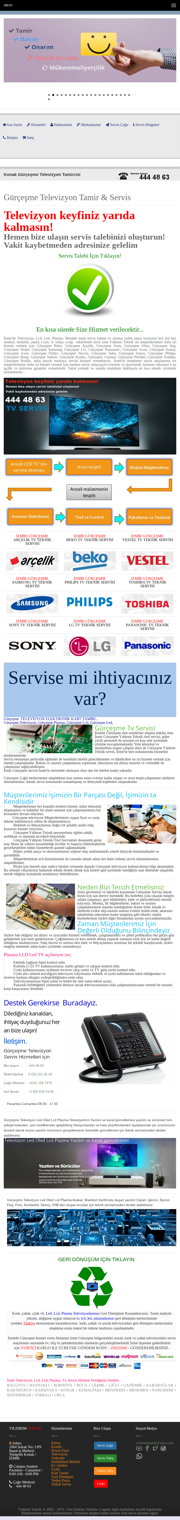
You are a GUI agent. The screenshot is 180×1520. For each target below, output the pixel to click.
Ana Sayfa (14, 125)
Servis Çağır (105, 1445)
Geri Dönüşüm (62, 1477)
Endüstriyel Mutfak (65, 1462)
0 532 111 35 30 (40, 1074)
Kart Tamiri (59, 1473)
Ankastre (58, 1458)
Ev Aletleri (59, 1465)
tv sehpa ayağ (61, 342)
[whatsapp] (139, 1456)
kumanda (150, 338)
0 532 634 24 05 (42, 1091)
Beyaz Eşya (60, 1450)
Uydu (55, 1469)
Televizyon (59, 1454)
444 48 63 (36, 1065)
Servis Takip (105, 1458)
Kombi (56, 1447)
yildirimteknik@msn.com (154, 1443)
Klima (55, 1443)
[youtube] (139, 1448)
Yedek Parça (60, 1480)
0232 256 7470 (41, 1083)
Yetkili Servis (61, 1484)
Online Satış (105, 1471)
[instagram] (163, 1448)
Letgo (101, 1483)
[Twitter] (155, 1448)
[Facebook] (147, 1448)
